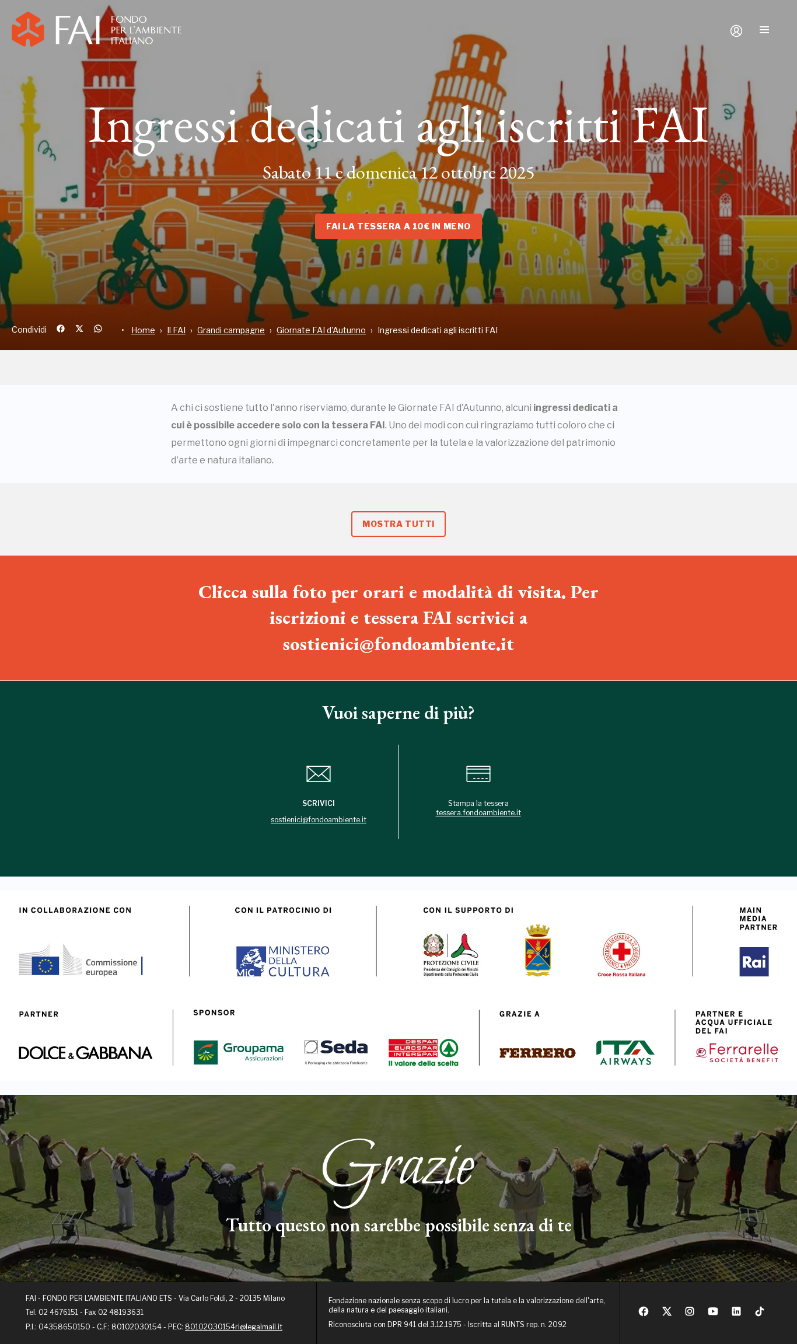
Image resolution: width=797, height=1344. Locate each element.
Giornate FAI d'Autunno (321, 330)
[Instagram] (689, 1314)
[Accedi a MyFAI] (736, 31)
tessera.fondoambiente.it (478, 812)
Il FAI (176, 330)
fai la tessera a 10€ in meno (398, 226)
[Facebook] (643, 1314)
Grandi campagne (231, 330)
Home (143, 330)
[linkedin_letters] (736, 1314)
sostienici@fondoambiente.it (318, 819)
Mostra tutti (398, 524)
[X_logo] (667, 1314)
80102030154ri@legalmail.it (233, 1326)
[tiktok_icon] (759, 1314)
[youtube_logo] (713, 1314)
